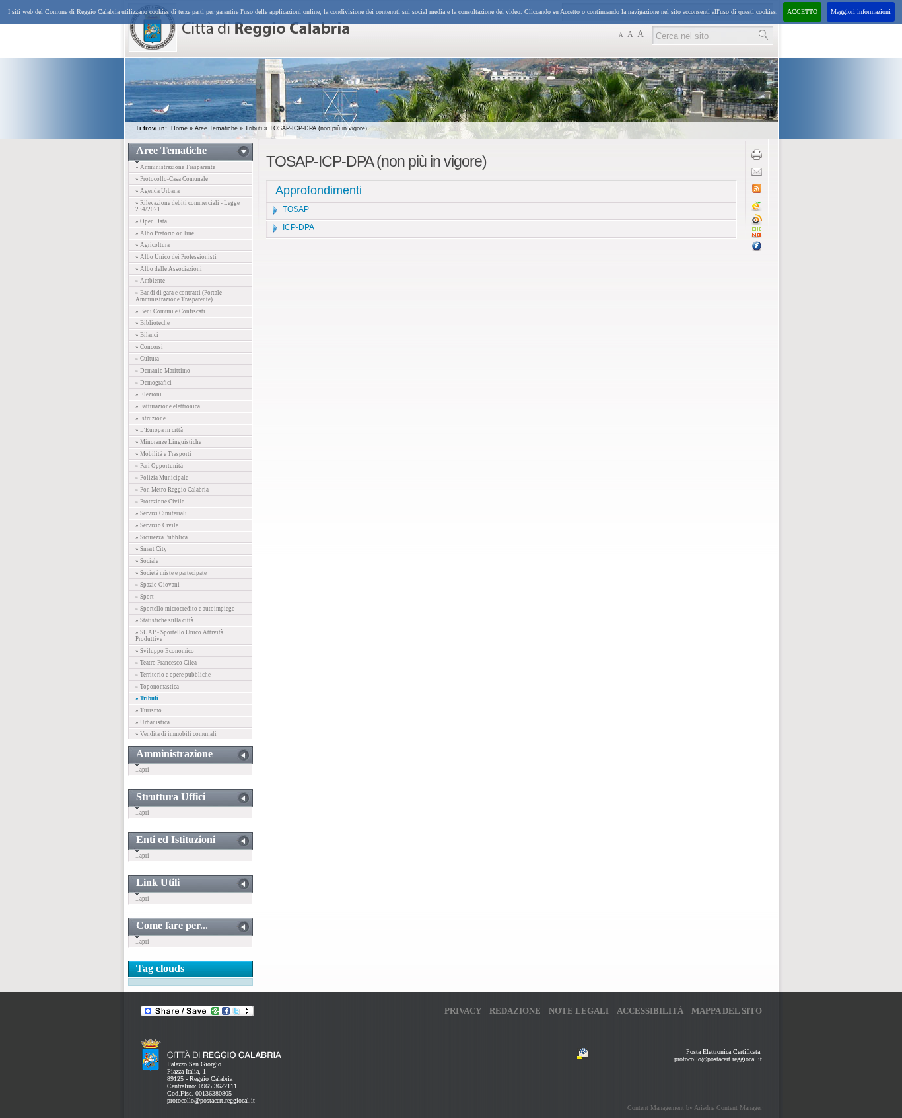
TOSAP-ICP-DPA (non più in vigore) (318, 128)
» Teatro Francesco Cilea (166, 662)
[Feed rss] (756, 190)
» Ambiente (150, 281)
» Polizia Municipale (161, 477)
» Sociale (146, 561)
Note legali (579, 1011)
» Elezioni (148, 394)
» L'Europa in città (159, 430)
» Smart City (151, 549)
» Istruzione (150, 418)
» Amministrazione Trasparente (175, 167)
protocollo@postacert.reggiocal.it (211, 1100)
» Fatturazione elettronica (167, 406)
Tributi (253, 128)
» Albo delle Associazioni (168, 269)
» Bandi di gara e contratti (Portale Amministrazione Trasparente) (178, 296)
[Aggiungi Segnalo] (756, 222)
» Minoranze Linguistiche (168, 442)
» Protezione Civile (159, 501)
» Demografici (153, 382)
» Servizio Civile (156, 525)
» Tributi (146, 698)
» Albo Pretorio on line (164, 233)
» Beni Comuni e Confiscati (170, 311)
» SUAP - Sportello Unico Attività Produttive (179, 635)
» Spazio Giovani (157, 584)
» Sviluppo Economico (164, 651)
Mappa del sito (726, 1011)
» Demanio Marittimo (162, 370)
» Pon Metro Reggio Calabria (172, 489)
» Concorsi (149, 347)
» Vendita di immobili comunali (176, 734)
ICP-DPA (298, 227)
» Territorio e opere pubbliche (173, 674)
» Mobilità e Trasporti (163, 454)
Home (179, 128)
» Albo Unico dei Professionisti (176, 257)
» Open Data (151, 221)
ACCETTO (802, 11)
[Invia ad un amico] (756, 173)
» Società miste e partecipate (171, 573)
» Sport (144, 596)
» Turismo (148, 710)
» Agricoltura (152, 245)
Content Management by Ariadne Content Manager (694, 1107)
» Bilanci (146, 335)
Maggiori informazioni (861, 11)
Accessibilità (650, 1011)
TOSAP (296, 209)
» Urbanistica (152, 722)
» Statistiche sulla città (164, 620)
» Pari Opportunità (159, 466)
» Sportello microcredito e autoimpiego (185, 608)
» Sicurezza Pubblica (161, 537)
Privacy (462, 1011)
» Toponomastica (157, 686)
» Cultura (147, 358)
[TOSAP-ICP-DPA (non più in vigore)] (756, 235)
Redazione (515, 1011)
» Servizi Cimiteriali (161, 513)
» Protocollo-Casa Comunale (171, 179)
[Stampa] (756, 157)
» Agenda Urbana (157, 191)
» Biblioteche (152, 323)
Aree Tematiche (216, 128)
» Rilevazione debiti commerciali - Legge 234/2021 (187, 206)
